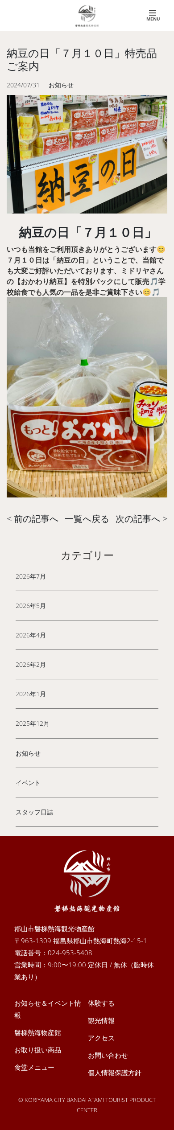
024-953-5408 (70, 952)
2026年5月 (31, 605)
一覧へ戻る (87, 519)
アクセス (101, 1037)
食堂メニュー (34, 1067)
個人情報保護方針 (114, 1072)
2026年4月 (31, 635)
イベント (28, 782)
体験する (101, 1003)
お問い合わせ (108, 1055)
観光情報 (101, 1020)
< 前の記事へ (32, 519)
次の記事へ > (141, 519)
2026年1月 (31, 694)
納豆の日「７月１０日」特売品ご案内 (82, 59)
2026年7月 (31, 576)
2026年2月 (31, 664)
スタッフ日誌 (34, 812)
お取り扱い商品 (37, 1049)
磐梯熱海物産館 (37, 1032)
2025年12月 (33, 723)
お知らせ (28, 753)
